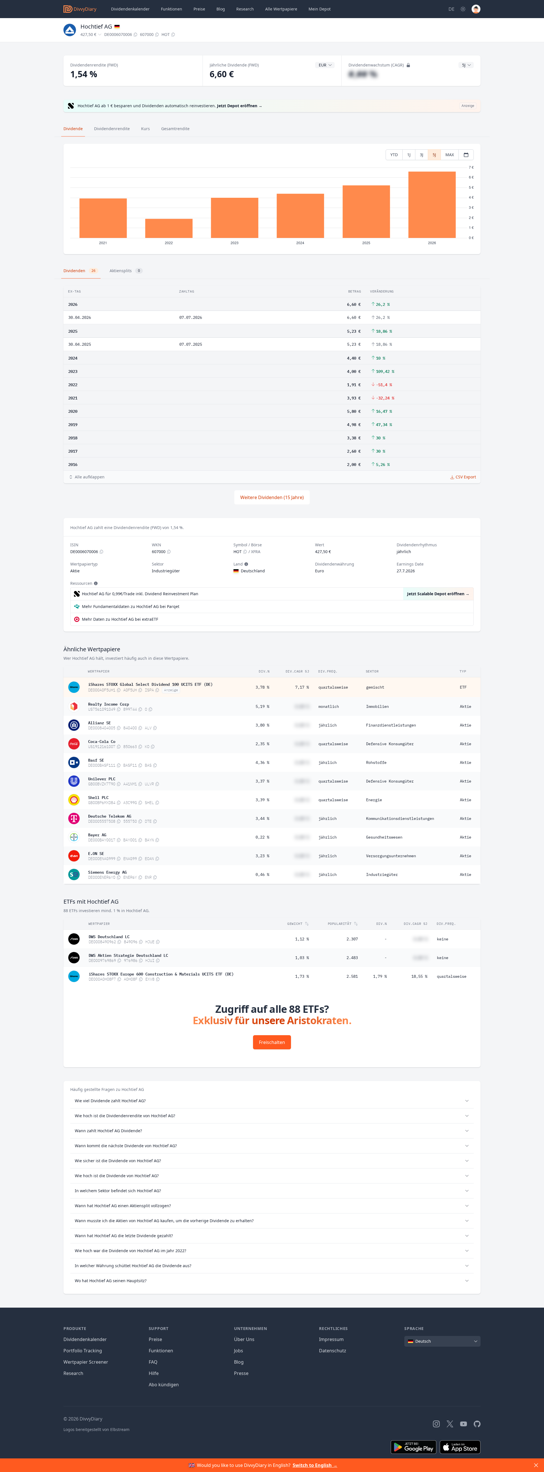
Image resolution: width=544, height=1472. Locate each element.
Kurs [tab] (145, 128)
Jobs (238, 1351)
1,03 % (302, 957)
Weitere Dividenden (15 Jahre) (272, 497)
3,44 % (262, 818)
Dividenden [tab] (79, 270)
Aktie (465, 706)
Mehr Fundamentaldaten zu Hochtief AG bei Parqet (130, 606)
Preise (199, 9)
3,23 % (262, 855)
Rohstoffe (376, 762)
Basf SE (96, 759)
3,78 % (262, 687)
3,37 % (262, 781)
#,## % (362, 74)
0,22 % (262, 837)
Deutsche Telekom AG (109, 815)
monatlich (328, 706)
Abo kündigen (164, 1384)
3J (421, 154)
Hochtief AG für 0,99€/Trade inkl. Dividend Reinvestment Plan (140, 593)
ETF (463, 687)
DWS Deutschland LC (109, 936)
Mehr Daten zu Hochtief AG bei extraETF (120, 619)
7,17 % (302, 687)
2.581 (352, 976)
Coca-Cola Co (101, 741)
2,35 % (262, 743)
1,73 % (302, 976)
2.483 (352, 957)
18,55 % (419, 976)
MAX (449, 154)
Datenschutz (332, 1351)
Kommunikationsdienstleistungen (400, 818)
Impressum (331, 1339)
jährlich (327, 725)
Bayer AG (97, 834)
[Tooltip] (245, 564)
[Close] (536, 1465)
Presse (241, 1373)
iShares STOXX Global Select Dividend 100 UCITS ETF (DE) (150, 684)
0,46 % (262, 874)
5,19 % (262, 706)
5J (434, 154)
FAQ (153, 1362)
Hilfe (154, 1373)
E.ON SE (96, 853)
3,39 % (262, 799)
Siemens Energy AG (107, 871)
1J (409, 154)
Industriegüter (382, 874)
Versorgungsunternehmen (391, 855)
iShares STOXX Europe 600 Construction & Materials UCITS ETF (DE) (161, 973)
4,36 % (262, 762)
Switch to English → (315, 1465)
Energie (374, 799)
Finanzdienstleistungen (391, 725)
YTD (394, 154)
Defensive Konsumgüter (390, 743)
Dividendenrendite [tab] (112, 128)
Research (73, 1373)
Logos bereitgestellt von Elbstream (96, 1429)
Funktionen (171, 9)
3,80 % (262, 725)
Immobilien (377, 706)
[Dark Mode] (463, 9)
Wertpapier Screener (85, 1362)
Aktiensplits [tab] (125, 270)
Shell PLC (98, 797)
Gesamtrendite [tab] (175, 128)
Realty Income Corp (108, 703)
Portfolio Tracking (82, 1351)
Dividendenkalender (130, 9)
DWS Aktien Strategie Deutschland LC (128, 955)
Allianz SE (99, 722)
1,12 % (302, 939)
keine (442, 939)
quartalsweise (333, 687)
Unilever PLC (101, 778)
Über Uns (244, 1339)
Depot (320, 9)
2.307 (352, 939)
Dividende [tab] (73, 128)
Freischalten (272, 1042)
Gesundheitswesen (384, 837)
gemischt (375, 687)
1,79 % (380, 976)
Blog (239, 1362)
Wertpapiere (281, 9)
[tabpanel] (272, 199)
